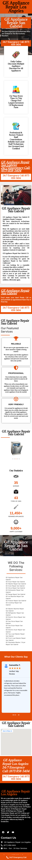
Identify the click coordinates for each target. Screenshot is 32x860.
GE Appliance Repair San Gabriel (15, 292)
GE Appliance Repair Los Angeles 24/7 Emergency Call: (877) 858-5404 (15, 765)
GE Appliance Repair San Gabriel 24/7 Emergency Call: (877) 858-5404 (15, 166)
